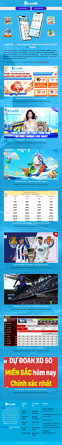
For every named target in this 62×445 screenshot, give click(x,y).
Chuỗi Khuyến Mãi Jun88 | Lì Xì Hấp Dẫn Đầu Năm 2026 (31, 98)
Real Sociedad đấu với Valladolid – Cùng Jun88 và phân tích (31, 264)
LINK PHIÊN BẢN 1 (23, 8)
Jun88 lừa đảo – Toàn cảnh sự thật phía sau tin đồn (31, 140)
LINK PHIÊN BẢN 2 (39, 8)
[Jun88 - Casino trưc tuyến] (31, 3)
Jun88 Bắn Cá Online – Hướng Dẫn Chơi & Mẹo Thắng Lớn (31, 181)
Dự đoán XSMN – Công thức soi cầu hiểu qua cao (31, 348)
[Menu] (2, 3)
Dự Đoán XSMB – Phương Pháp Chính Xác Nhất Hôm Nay (31, 389)
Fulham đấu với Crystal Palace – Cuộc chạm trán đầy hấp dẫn (31, 306)
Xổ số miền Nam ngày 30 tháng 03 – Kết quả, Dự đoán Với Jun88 (31, 223)
